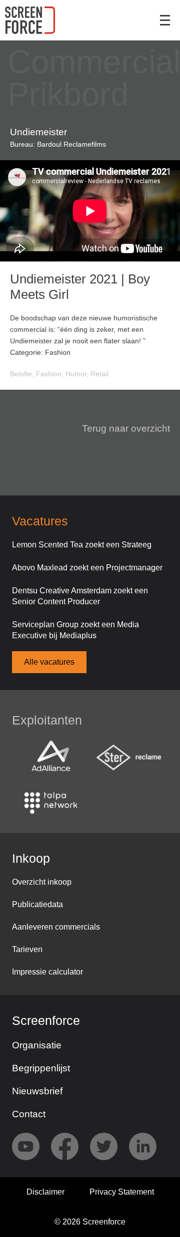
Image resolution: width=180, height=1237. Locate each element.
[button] (120, 428)
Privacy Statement (122, 1192)
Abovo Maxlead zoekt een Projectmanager (87, 567)
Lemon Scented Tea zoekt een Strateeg (82, 544)
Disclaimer (45, 1192)
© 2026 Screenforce (90, 1222)
